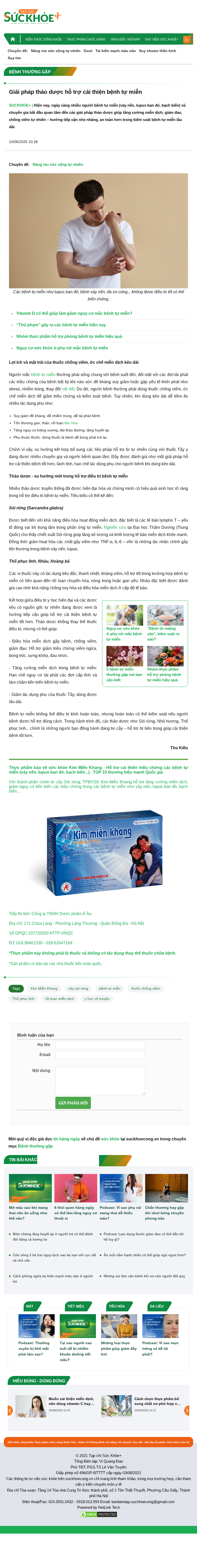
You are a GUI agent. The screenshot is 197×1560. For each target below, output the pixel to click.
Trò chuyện (125, 1442)
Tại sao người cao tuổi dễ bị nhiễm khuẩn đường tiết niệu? (76, 1351)
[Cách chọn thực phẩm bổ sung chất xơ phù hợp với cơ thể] (30, 1406)
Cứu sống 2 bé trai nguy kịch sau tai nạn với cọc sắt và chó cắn (54, 1257)
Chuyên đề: (18, 51)
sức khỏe (57, 767)
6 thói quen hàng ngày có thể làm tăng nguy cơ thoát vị (75, 1213)
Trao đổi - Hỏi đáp (125, 39)
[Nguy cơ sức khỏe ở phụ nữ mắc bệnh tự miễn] (124, 615)
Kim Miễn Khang (44, 988)
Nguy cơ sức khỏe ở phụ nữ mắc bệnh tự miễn (124, 633)
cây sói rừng (78, 988)
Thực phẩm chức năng (86, 39)
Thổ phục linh (23, 999)
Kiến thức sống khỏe (44, 39)
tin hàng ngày (66, 1139)
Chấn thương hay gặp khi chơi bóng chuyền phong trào (164, 1213)
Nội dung (41, 1070)
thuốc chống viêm (145, 988)
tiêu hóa (70, 423)
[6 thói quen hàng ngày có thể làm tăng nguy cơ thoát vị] (75, 1188)
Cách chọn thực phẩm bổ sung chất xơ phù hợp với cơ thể (72, 1401)
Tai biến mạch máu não (115, 51)
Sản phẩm (20, 963)
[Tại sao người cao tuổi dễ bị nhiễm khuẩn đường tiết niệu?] (78, 1326)
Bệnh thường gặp (35, 1146)
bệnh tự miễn (43, 374)
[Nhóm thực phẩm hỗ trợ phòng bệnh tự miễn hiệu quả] (165, 656)
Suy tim (14, 58)
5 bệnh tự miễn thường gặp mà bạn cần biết (124, 674)
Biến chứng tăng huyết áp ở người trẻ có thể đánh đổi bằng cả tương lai (53, 1236)
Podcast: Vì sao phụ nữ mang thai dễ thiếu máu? (120, 1213)
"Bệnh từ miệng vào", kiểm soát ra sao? (163, 633)
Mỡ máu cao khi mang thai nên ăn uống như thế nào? (28, 1213)
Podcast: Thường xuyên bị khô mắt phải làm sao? (34, 1348)
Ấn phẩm (160, 1442)
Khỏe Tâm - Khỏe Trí (76, 1442)
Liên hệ (184, 1442)
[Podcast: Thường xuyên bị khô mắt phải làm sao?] (36, 1326)
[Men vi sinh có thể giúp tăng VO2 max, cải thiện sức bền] (116, 1410)
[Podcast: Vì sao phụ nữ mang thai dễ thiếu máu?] (121, 1188)
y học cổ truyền (97, 999)
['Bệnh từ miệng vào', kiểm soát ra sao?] (165, 615)
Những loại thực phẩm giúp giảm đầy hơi (119, 1348)
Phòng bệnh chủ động (103, 1442)
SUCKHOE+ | (21, 105)
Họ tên (43, 1044)
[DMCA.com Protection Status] (98, 1514)
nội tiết (68, 389)
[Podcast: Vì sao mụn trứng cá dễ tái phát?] (160, 1326)
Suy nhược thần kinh (157, 51)
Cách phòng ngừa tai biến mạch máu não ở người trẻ (53, 1278)
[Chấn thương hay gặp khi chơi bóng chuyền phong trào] (166, 1188)
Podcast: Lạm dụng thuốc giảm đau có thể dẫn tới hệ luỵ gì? (144, 1236)
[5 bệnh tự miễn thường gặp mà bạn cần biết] (124, 656)
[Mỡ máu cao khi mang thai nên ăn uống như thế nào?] (30, 1188)
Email (45, 1054)
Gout (88, 51)
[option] (55, 1406)
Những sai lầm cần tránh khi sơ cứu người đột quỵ (144, 1276)
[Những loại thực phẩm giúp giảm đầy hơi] (119, 1326)
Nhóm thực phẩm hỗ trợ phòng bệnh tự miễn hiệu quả (164, 674)
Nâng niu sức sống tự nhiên (56, 51)
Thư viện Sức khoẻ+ (161, 39)
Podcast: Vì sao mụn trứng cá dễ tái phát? (160, 1348)
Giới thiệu (173, 1442)
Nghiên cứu (115, 527)
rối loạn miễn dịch (59, 999)
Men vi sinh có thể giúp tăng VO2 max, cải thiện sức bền (155, 1401)
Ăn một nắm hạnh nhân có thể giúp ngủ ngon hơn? (145, 1255)
